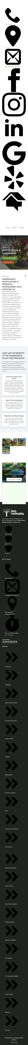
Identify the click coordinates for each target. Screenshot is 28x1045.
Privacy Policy (14, 1042)
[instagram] (14, 116)
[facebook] (14, 91)
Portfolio (14, 227)
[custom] (14, 164)
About (7, 227)
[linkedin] (14, 140)
